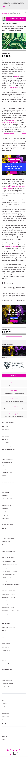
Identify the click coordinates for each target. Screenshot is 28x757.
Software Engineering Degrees (8, 548)
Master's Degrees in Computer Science (9, 564)
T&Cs (3, 700)
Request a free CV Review (7, 663)
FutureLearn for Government (7, 683)
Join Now (14, 375)
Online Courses (5, 426)
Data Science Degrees (6, 541)
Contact (3, 739)
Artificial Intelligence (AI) (7, 498)
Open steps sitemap (6, 723)
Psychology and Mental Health (8, 469)
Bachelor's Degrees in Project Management (10, 610)
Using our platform (5, 647)
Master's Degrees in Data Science (8, 568)
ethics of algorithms (9, 133)
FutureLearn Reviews (6, 650)
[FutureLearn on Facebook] (8, 750)
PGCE (3, 544)
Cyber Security (5, 508)
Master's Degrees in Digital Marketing (9, 571)
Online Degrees (5, 439)
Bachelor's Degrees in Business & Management (11, 613)
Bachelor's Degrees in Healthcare (8, 594)
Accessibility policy (5, 716)
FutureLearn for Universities (7, 677)
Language (4, 475)
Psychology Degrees (6, 531)
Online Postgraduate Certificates (8, 449)
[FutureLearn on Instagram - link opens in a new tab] (10, 750)
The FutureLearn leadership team (8, 627)
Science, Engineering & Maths (8, 482)
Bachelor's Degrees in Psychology (8, 597)
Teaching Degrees (5, 535)
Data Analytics (5, 495)
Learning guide (5, 653)
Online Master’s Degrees (7, 442)
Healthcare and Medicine (7, 462)
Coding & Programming (6, 515)
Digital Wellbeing (5, 13)
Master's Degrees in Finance (7, 577)
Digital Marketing (5, 492)
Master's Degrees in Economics (8, 581)
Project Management (6, 511)
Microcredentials (5, 432)
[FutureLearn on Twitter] (13, 750)
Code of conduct (5, 713)
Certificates (4, 657)
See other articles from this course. (16, 19)
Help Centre (4, 736)
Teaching (3, 465)
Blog (3, 637)
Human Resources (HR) (6, 505)
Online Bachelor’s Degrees (7, 446)
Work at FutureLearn (6, 630)
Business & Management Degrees (8, 551)
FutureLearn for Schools (7, 686)
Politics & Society (9, 12)
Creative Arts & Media (6, 478)
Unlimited (4, 660)
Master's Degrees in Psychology (8, 561)
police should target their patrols (10, 122)
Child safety (4, 733)
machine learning (14, 87)
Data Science (4, 502)
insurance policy (18, 119)
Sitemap (3, 719)
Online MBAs (4, 528)
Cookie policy (4, 710)
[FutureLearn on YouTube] (16, 750)
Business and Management (7, 459)
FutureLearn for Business (7, 680)
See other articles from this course (14, 336)
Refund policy (4, 706)
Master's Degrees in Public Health (8, 574)
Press (3, 634)
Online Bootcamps (5, 436)
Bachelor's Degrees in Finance (8, 607)
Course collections (5, 518)
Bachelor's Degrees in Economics (8, 604)
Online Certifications (6, 429)
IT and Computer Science (7, 472)
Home (3, 12)
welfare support (11, 120)
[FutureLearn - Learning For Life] (14, 753)
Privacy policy (4, 703)
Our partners (4, 673)
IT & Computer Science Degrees (8, 538)
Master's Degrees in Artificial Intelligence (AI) (11, 584)
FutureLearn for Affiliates (7, 690)
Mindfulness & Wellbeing (19, 12)
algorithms (17, 76)
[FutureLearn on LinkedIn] (19, 750)
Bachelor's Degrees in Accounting (8, 600)
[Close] (25, 2)
